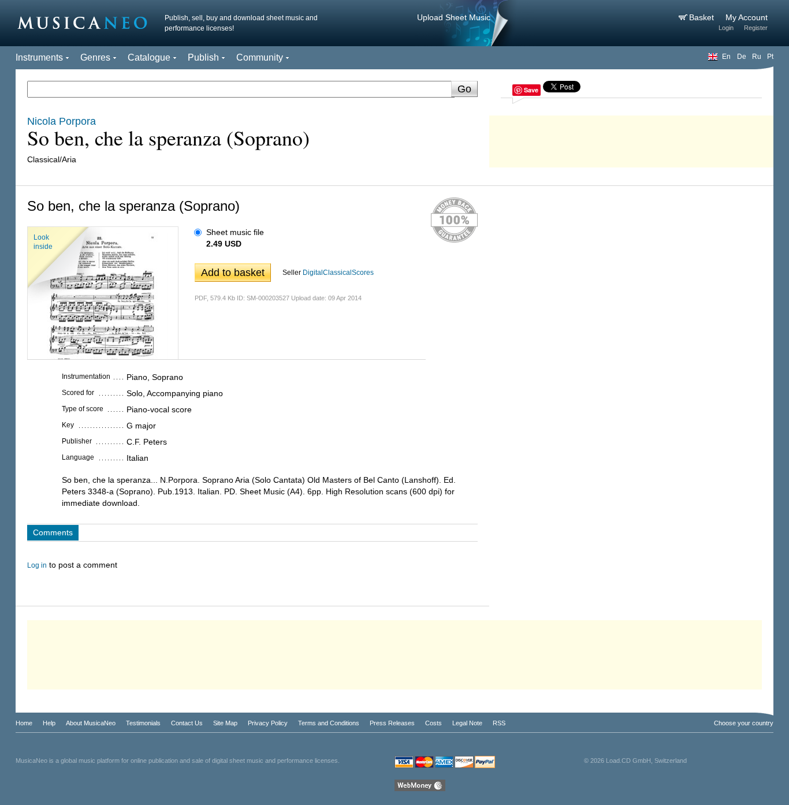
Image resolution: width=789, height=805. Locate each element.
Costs (433, 723)
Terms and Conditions (328, 723)
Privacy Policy (268, 723)
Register (756, 27)
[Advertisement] (631, 138)
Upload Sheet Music (453, 17)
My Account (746, 17)
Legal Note (467, 723)
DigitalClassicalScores (338, 273)
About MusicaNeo (91, 723)
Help (49, 723)
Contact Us (187, 723)
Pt (770, 57)
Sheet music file (235, 232)
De (741, 57)
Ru (756, 57)
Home (24, 723)
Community (259, 57)
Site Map (225, 723)
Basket (702, 17)
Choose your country (743, 723)
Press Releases (392, 723)
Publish (203, 57)
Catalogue (149, 57)
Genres (95, 57)
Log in (37, 565)
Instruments (39, 57)
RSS (499, 723)
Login (726, 27)
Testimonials (143, 723)
